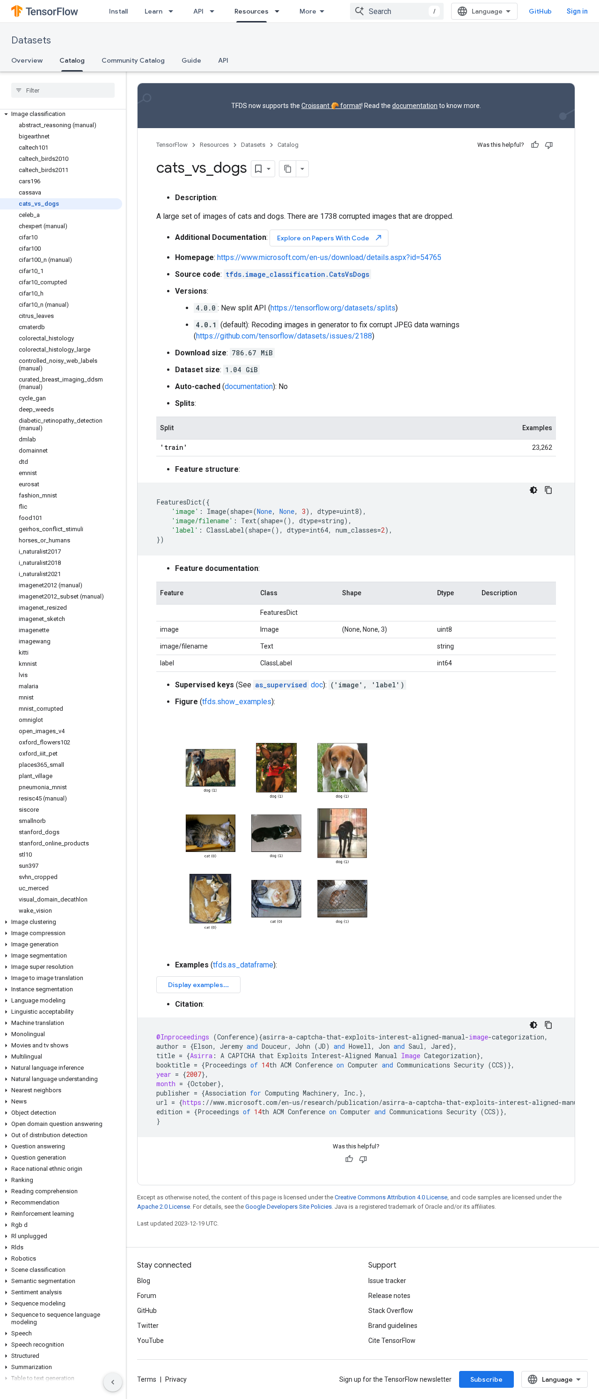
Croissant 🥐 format (331, 105)
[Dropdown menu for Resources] (280, 11)
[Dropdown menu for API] (215, 11)
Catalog (72, 60)
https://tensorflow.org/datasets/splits (332, 307)
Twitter (148, 1325)
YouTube (150, 1340)
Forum (146, 1295)
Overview (27, 60)
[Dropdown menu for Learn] (173, 11)
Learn (153, 11)
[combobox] (397, 11)
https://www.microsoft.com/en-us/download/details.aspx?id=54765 (329, 257)
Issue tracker (387, 1280)
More (308, 11)
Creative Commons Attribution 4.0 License (391, 1197)
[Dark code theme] (533, 490)
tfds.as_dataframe (243, 964)
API (198, 11)
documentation (415, 105)
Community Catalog (133, 60)
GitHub (540, 11)
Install (118, 11)
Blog (143, 1280)
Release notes (389, 1295)
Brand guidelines (392, 1325)
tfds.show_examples (236, 701)
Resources (251, 11)
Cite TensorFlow (392, 1340)
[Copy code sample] (548, 490)
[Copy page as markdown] (287, 169)
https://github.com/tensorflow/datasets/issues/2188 (284, 336)
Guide (191, 60)
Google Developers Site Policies (288, 1206)
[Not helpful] (549, 145)
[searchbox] (63, 90)
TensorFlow (172, 144)
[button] (61, 114)
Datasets (31, 40)
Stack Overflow (390, 1310)
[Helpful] (535, 145)
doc (289, 684)
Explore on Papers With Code (330, 237)
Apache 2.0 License (163, 1206)
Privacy (176, 1379)
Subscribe (486, 1379)
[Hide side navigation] (112, 1382)
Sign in (577, 11)
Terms (146, 1379)
